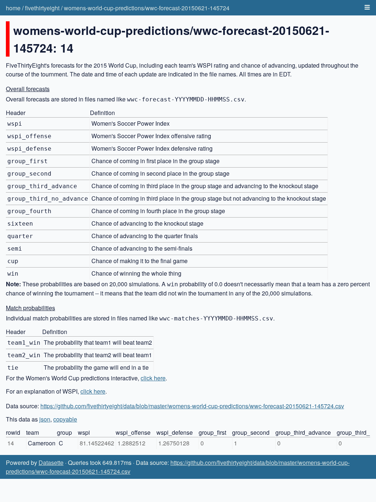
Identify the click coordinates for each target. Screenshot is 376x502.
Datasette (51, 462)
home (13, 8)
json (44, 419)
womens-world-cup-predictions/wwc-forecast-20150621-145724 (146, 8)
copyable (65, 419)
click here (153, 378)
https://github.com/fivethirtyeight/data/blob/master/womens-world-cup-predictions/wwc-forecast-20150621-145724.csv (192, 406)
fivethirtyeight (42, 8)
